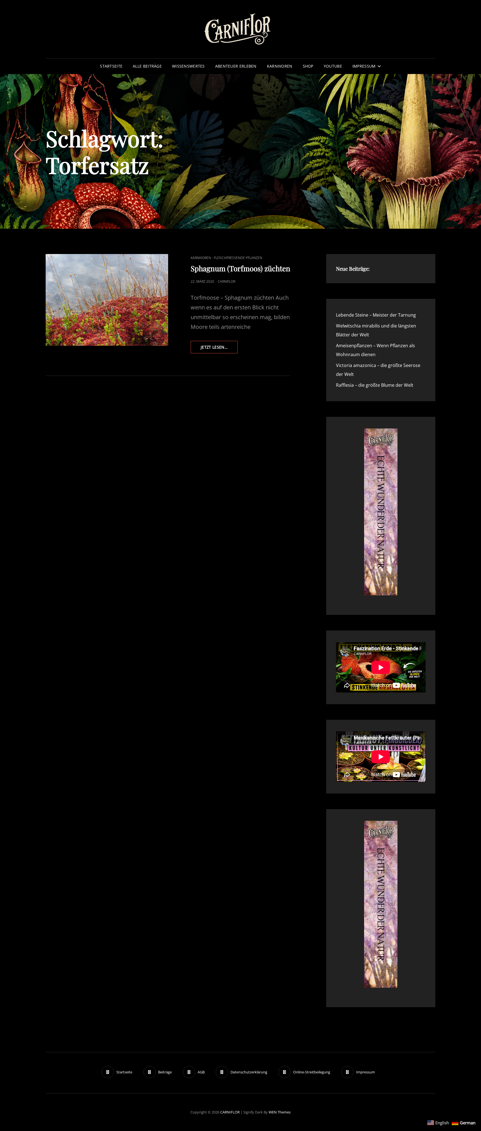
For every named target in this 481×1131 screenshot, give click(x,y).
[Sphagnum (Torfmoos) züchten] (107, 300)
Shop (308, 66)
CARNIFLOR (230, 1112)
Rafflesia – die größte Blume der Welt (374, 385)
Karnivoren (280, 66)
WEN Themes (280, 1112)
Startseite (111, 66)
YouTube (333, 66)
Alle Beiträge (147, 66)
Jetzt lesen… (219, 348)
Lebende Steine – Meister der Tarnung (376, 315)
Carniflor (226, 281)
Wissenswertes (188, 66)
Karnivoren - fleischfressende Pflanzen (226, 257)
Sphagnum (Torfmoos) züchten (240, 268)
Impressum (364, 66)
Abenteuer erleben (236, 66)
